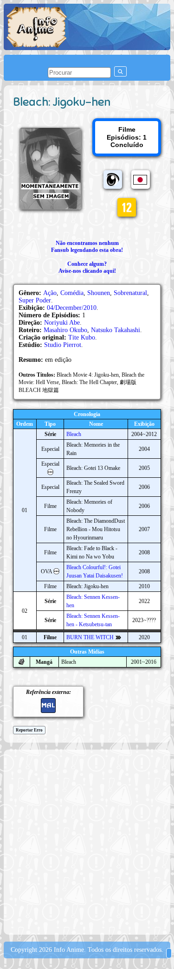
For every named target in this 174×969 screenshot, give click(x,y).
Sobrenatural (130, 292)
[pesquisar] (120, 71)
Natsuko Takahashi (115, 330)
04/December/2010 (72, 307)
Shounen (98, 292)
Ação (50, 292)
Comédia (72, 292)
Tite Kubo (81, 337)
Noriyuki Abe (62, 322)
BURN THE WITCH (90, 637)
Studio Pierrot (62, 344)
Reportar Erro (29, 730)
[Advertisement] (87, 841)
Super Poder (35, 300)
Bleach (73, 434)
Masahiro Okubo (65, 330)
